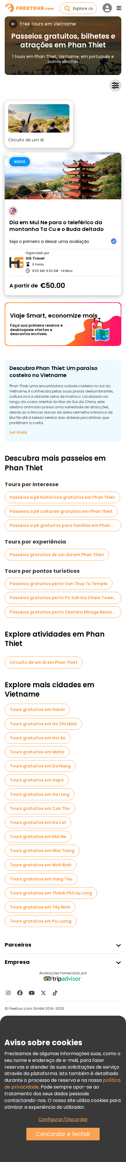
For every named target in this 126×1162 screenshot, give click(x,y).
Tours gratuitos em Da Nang (40, 766)
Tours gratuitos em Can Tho (40, 808)
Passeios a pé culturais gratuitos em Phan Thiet (61, 511)
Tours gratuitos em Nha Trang (42, 850)
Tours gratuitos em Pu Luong (40, 921)
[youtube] (31, 992)
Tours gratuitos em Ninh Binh (40, 865)
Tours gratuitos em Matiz (37, 752)
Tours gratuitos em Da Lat (38, 822)
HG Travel (35, 258)
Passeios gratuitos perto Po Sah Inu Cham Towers (63, 598)
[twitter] (43, 992)
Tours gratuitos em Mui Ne (38, 836)
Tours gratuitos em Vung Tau (41, 879)
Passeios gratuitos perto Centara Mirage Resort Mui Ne (65, 612)
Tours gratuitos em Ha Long (39, 794)
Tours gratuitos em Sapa (37, 780)
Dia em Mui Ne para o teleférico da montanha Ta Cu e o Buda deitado (56, 225)
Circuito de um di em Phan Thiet (44, 662)
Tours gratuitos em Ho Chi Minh (43, 724)
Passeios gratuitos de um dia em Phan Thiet (57, 555)
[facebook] (19, 992)
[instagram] (8, 992)
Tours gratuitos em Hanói (37, 709)
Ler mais (18, 432)
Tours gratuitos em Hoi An (38, 738)
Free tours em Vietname (48, 24)
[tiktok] (55, 992)
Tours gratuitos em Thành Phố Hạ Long (51, 893)
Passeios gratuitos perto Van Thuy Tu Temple (59, 584)
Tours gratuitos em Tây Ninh (40, 907)
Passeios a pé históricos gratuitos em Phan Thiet (62, 497)
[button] (39, 124)
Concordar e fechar (63, 1134)
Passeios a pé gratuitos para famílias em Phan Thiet (65, 525)
